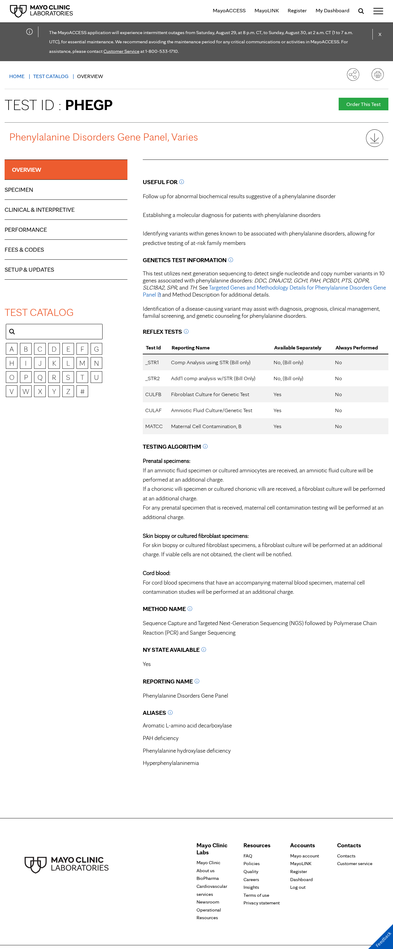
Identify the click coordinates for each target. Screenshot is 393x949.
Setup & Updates (29, 269)
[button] (12, 331)
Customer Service (121, 51)
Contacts (346, 856)
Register (297, 10)
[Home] (41, 11)
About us (205, 870)
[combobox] (54, 331)
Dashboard (301, 879)
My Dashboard (332, 10)
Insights (251, 887)
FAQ (247, 856)
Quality (250, 871)
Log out (297, 887)
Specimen (19, 189)
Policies (251, 863)
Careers (251, 879)
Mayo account (304, 856)
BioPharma (207, 878)
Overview (26, 169)
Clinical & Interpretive (40, 209)
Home (17, 76)
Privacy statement (261, 903)
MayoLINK (267, 10)
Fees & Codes (24, 249)
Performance (26, 229)
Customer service (354, 863)
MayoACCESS (229, 10)
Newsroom (207, 902)
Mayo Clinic (208, 862)
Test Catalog (51, 76)
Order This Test (363, 104)
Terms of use (256, 895)
